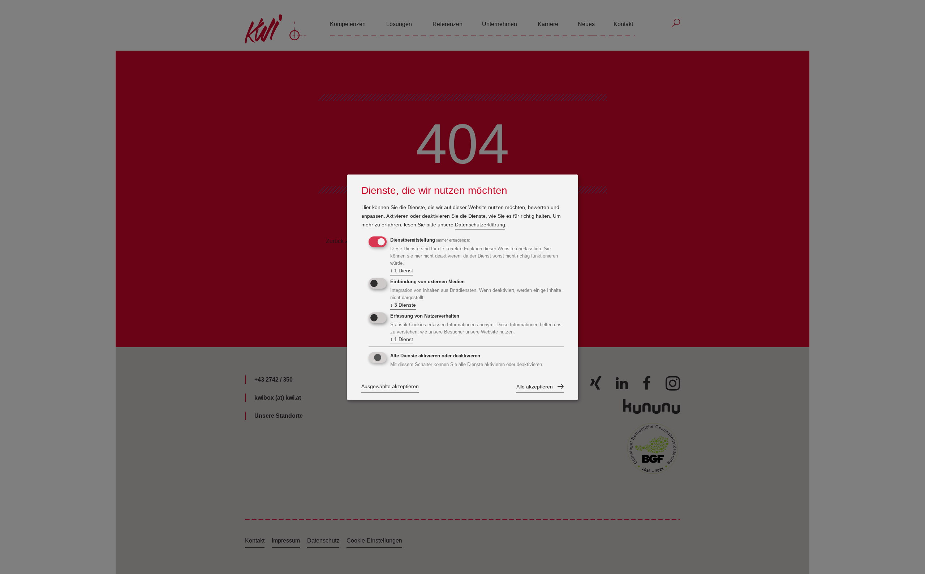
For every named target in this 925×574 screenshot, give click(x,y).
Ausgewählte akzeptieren (390, 386)
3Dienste (403, 305)
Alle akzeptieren (534, 387)
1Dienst (401, 271)
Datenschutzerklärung (480, 225)
